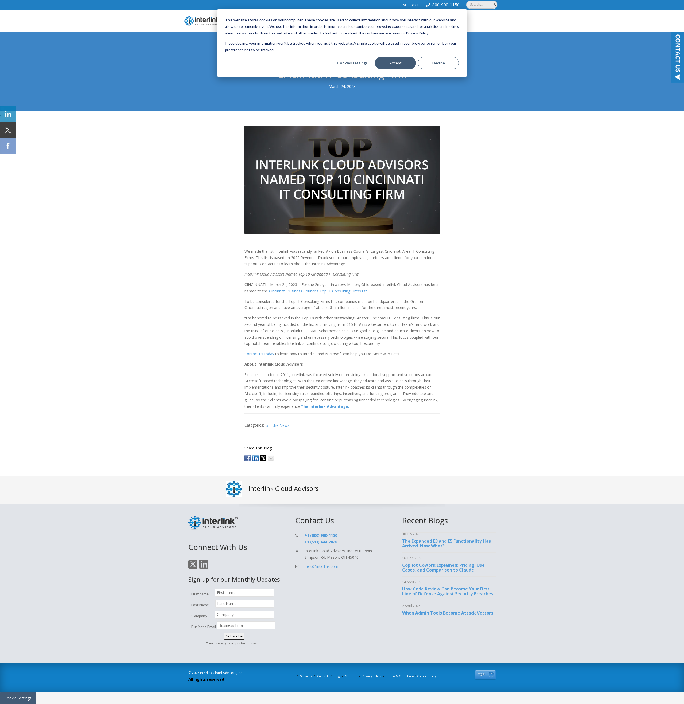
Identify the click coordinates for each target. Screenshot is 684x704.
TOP (481, 674)
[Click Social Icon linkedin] (8, 114)
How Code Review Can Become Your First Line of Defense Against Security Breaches (447, 591)
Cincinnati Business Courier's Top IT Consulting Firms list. (318, 291)
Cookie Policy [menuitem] (426, 676)
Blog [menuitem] (337, 676)
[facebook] (247, 457)
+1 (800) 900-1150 (321, 535)
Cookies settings (352, 63)
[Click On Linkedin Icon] (203, 567)
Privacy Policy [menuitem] (371, 676)
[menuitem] (442, 4)
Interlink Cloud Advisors (283, 488)
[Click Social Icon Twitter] (8, 130)
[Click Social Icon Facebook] (8, 146)
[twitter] (263, 457)
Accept (395, 63)
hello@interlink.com (321, 566)
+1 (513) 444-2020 (321, 541)
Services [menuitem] (306, 676)
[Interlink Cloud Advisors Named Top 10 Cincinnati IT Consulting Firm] (342, 179)
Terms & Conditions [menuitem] (400, 676)
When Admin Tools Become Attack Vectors (447, 613)
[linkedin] (255, 457)
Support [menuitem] (411, 5)
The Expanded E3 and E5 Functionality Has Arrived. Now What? (446, 543)
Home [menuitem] (290, 676)
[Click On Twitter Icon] (192, 567)
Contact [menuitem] (322, 676)
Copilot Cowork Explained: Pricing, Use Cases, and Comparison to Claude (443, 567)
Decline (438, 63)
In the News (279, 425)
